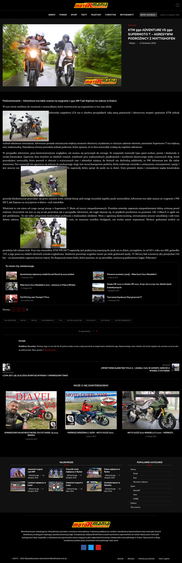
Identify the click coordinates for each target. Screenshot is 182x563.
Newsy (51, 15)
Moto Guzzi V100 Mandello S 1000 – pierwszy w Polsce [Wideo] (47, 285)
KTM (60, 320)
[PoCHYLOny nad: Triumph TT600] (11, 299)
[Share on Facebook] (100, 331)
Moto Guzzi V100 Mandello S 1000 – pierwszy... (151, 433)
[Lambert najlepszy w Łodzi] (17, 486)
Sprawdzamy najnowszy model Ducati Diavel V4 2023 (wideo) (47, 274)
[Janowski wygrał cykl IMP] (17, 473)
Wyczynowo (135, 507)
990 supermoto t (48, 320)
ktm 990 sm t (91, 320)
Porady (63, 15)
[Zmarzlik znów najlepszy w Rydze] (56, 473)
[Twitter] (91, 547)
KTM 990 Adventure (74, 320)
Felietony (96, 15)
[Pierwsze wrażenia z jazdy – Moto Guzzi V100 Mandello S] (98, 276)
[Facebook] (83, 547)
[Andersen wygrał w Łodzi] (56, 486)
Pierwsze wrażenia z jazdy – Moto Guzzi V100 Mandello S (132, 274)
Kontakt (121, 558)
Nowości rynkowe (140, 482)
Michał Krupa (34, 475)
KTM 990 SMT (105, 320)
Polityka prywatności (146, 558)
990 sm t (23, 320)
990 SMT (34, 320)
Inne (135, 494)
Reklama (131, 558)
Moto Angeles (164, 558)
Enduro (134, 503)
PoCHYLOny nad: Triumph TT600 (34, 297)
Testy (84, 15)
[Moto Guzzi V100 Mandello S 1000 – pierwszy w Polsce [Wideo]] (11, 286)
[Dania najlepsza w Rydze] (94, 473)
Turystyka (110, 15)
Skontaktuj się (50, 350)
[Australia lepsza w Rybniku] (94, 486)
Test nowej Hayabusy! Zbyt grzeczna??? (124, 297)
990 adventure (10, 320)
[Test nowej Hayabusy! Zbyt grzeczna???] (98, 299)
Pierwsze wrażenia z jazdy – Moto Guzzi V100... (91, 433)
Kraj (135, 477)
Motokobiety (127, 15)
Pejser (132, 43)
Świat (135, 473)
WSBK (135, 498)
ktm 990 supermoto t (123, 320)
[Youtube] (98, 547)
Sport (74, 15)
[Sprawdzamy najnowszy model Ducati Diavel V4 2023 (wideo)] (11, 276)
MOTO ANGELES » (148, 14)
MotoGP (136, 490)
